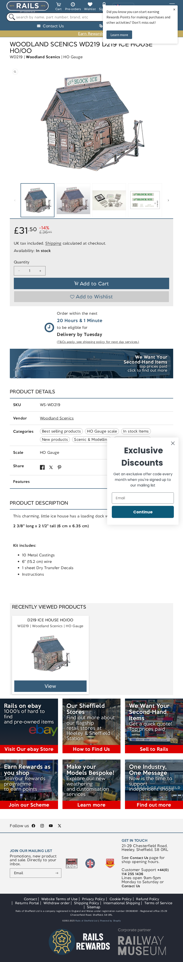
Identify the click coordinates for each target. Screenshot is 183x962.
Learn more (119, 34)
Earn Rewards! (91, 33)
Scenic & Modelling (91, 439)
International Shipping (122, 903)
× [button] (174, 9)
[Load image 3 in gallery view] (109, 200)
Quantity (21, 262)
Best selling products (61, 431)
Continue (143, 511)
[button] (58, 7)
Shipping (53, 243)
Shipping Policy (86, 903)
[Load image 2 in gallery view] (73, 200)
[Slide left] (15, 200)
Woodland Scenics (43, 57)
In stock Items (136, 431)
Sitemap (93, 907)
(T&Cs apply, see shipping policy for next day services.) (98, 342)
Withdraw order (57, 903)
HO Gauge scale (102, 431)
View (50, 686)
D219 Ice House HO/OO (50, 620)
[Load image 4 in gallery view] (145, 200)
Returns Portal (27, 903)
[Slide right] (168, 200)
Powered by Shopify (110, 921)
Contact (30, 899)
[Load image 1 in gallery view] (37, 200)
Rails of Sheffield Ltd (86, 921)
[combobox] (91, 17)
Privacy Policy (93, 899)
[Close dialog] (173, 443)
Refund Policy (147, 899)
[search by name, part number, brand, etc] (10, 17)
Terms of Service (158, 903)
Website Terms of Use (59, 899)
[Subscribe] (56, 873)
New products (55, 439)
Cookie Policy (121, 899)
